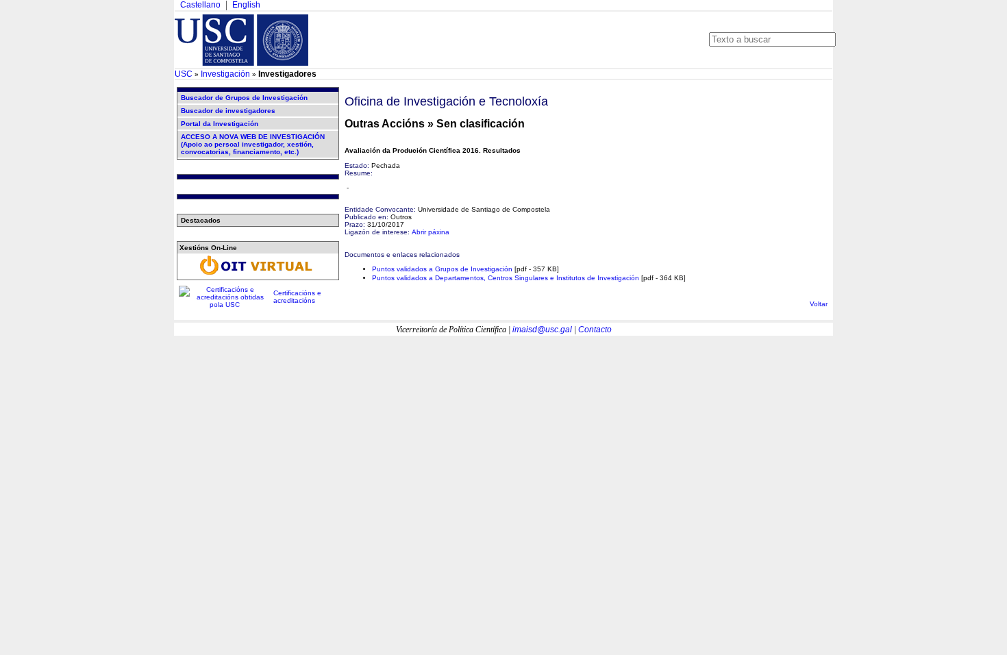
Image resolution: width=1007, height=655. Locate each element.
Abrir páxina (430, 232)
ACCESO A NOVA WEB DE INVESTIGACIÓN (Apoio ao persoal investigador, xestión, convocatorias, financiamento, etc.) (253, 144)
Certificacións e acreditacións (297, 296)
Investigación (225, 74)
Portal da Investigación (219, 123)
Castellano (200, 5)
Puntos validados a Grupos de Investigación (442, 269)
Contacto (595, 329)
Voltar (819, 304)
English (246, 5)
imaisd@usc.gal (542, 329)
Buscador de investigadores (228, 110)
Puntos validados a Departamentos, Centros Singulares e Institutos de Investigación (505, 278)
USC (183, 74)
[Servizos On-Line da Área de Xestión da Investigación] (257, 275)
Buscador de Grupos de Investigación (244, 97)
